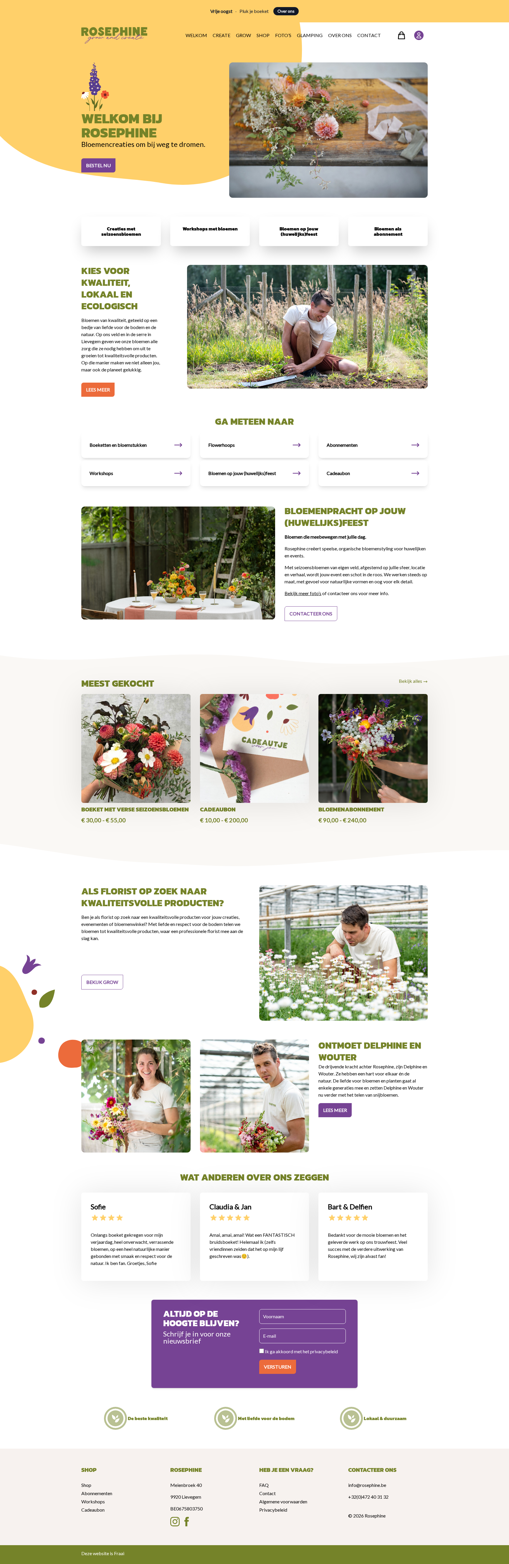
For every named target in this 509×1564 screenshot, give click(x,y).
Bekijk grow (102, 982)
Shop (263, 35)
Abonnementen (96, 1493)
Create (221, 35)
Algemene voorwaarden (283, 1501)
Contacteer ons (311, 613)
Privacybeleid (273, 1509)
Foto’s (283, 35)
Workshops (93, 1501)
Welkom (196, 35)
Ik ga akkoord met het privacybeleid (301, 1351)
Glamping (310, 35)
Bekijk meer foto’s (303, 593)
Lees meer (98, 389)
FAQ (264, 1485)
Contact (369, 35)
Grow (243, 35)
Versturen (277, 1366)
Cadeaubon (93, 1509)
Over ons (286, 11)
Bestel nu (98, 165)
